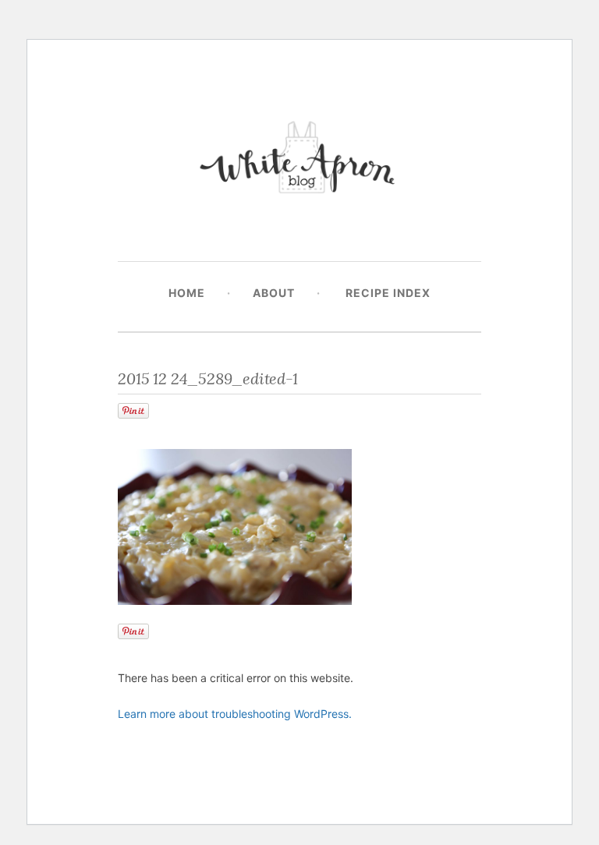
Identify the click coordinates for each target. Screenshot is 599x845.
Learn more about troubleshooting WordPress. (235, 713)
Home (186, 292)
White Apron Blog (299, 161)
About (274, 292)
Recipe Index (388, 292)
